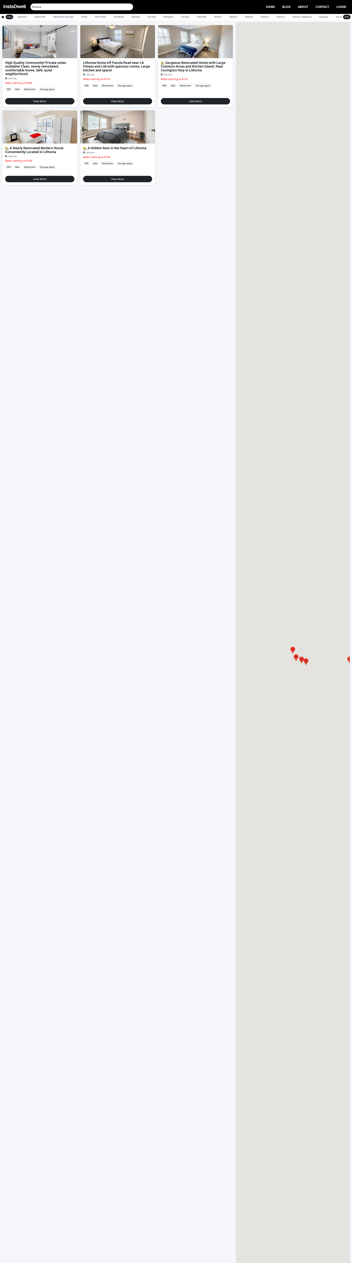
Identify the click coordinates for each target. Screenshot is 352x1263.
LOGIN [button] (341, 7)
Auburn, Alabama (301, 16)
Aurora (339, 16)
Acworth (22, 16)
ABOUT (303, 7)
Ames (84, 16)
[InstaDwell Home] (14, 6)
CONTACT (322, 7)
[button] (301, 660)
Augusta (323, 16)
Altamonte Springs (63, 16)
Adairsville (39, 16)
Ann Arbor (100, 16)
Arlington (168, 16)
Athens (218, 16)
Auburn (265, 16)
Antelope (119, 16)
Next (347, 17)
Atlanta (233, 16)
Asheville (201, 16)
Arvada (185, 16)
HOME (270, 7)
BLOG (286, 7)
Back (9, 17)
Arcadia (152, 16)
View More (39, 101)
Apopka (135, 16)
